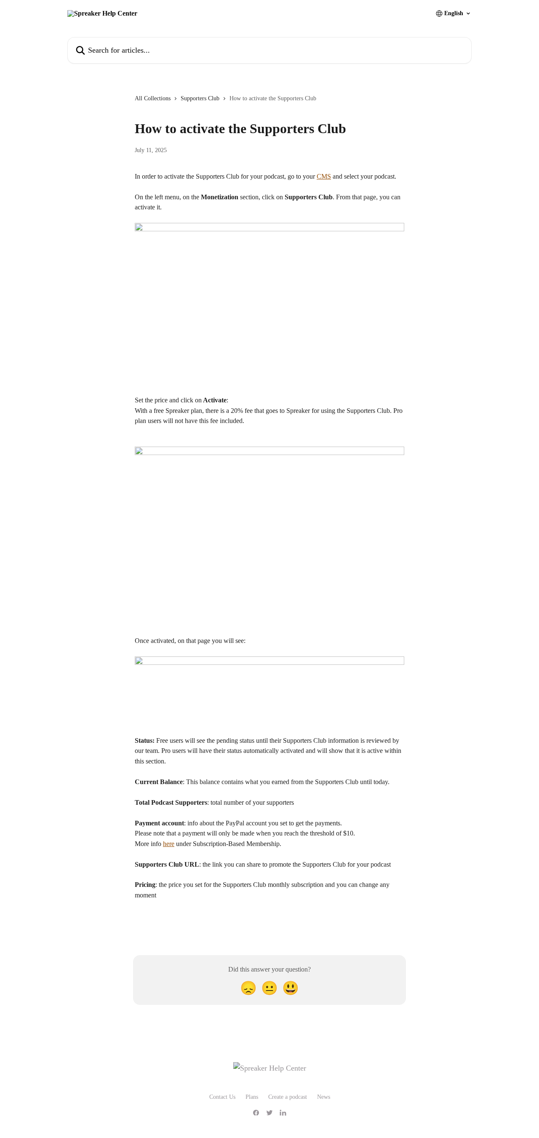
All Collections (153, 98)
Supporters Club (200, 98)
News (323, 1097)
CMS (324, 176)
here (168, 843)
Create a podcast (287, 1097)
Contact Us (222, 1097)
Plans (251, 1097)
